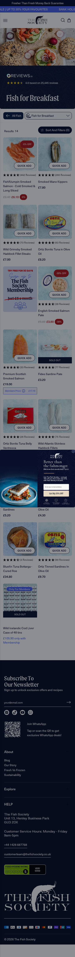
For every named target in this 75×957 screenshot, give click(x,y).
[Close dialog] (73, 451)
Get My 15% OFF (56, 493)
